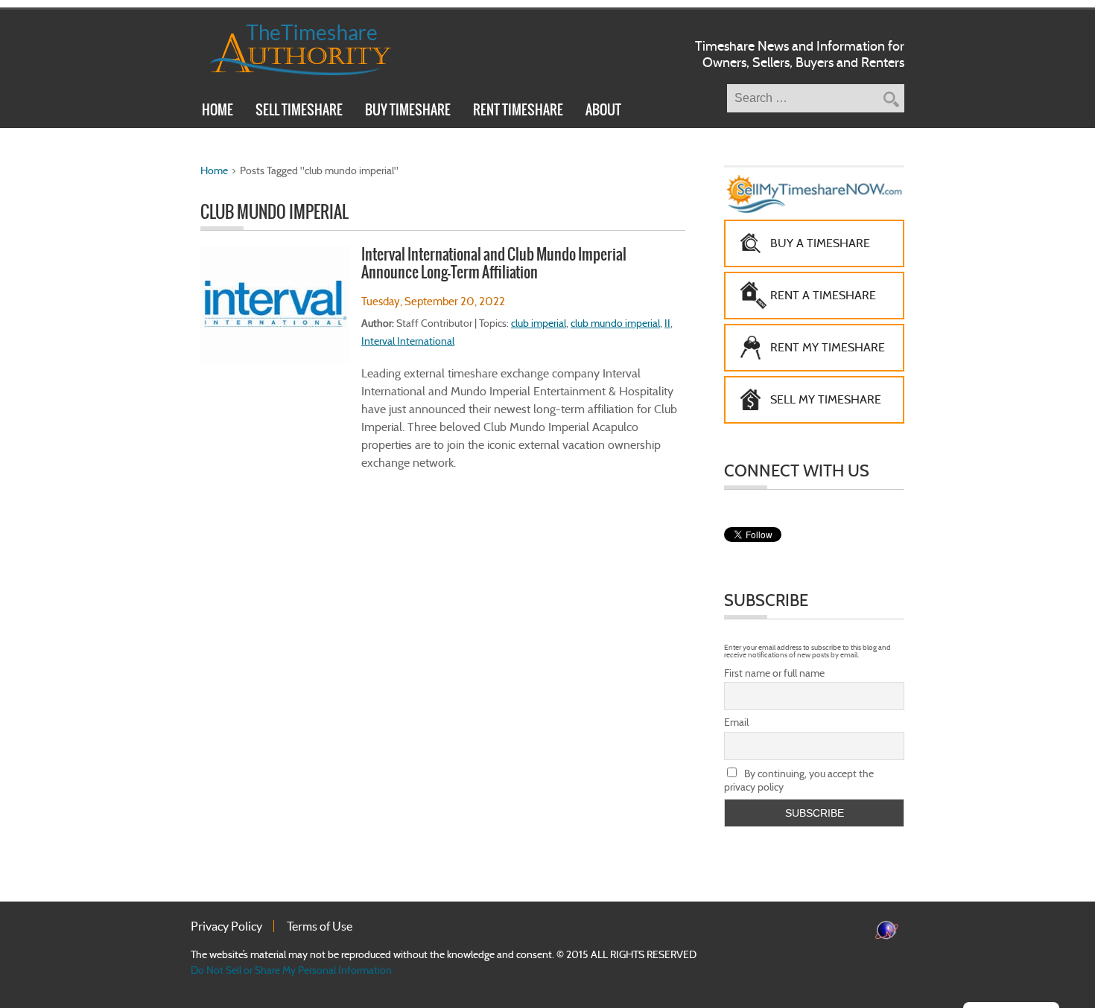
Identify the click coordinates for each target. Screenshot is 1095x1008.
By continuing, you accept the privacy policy (799, 780)
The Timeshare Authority (291, 47)
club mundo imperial (615, 323)
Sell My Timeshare (825, 399)
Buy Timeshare (408, 111)
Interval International (407, 341)
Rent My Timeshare (827, 347)
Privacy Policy (226, 926)
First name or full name (774, 673)
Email (736, 722)
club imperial (538, 323)
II (667, 323)
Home (217, 111)
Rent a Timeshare (823, 295)
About (603, 111)
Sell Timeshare (299, 111)
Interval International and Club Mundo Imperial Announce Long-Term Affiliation (493, 263)
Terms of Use (319, 926)
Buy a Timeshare (820, 243)
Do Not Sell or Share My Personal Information (291, 970)
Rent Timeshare (518, 111)
